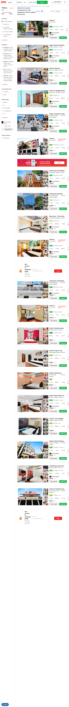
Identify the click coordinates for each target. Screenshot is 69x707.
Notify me (58, 271)
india (18, 6)
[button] (11, 8)
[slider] (2, 12)
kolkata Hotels (23, 6)
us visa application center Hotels (34, 6)
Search (42, 2)
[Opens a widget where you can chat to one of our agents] (5, 704)
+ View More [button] (4, 40)
